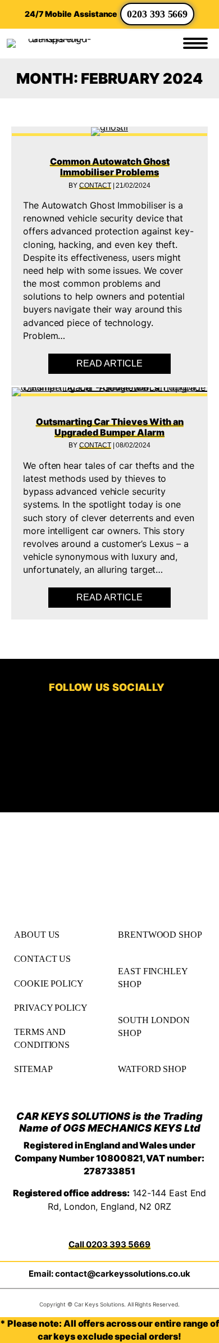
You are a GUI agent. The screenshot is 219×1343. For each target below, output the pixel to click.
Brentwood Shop (160, 934)
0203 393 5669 (157, 14)
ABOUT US (37, 934)
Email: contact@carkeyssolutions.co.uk (109, 1273)
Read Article (123, 363)
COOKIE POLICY (49, 983)
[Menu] (195, 43)
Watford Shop (152, 1069)
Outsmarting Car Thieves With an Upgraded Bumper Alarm (110, 427)
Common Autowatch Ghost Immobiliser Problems (110, 167)
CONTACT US (42, 959)
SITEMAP (33, 1069)
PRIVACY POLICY (51, 1007)
